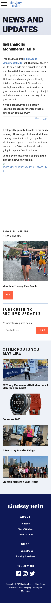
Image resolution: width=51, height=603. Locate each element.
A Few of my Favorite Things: (19, 450)
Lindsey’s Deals (25, 534)
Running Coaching (25, 556)
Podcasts (25, 523)
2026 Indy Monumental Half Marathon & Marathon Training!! (25, 386)
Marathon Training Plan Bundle (20, 286)
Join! (42, 330)
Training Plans (25, 551)
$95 (8, 295)
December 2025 (11, 419)
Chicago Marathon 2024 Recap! (20, 481)
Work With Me (25, 529)
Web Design (24, 588)
